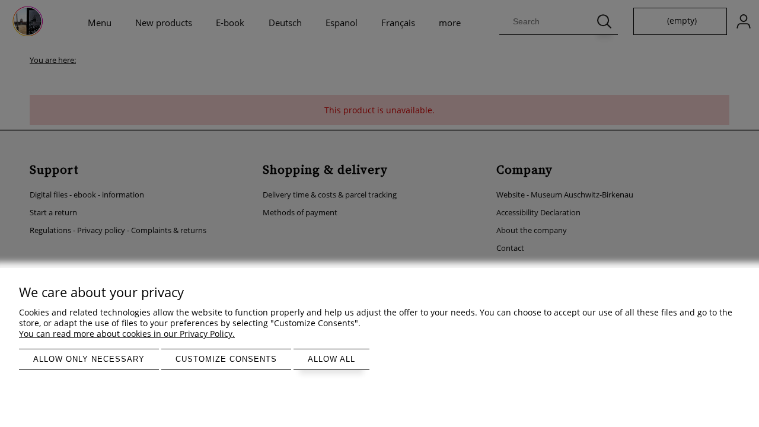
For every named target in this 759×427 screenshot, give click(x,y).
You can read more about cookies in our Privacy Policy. (127, 333)
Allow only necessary (89, 359)
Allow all (331, 359)
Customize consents (226, 359)
